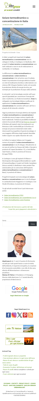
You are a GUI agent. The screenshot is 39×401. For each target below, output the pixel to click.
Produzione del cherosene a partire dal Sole (18, 207)
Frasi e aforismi (8, 374)
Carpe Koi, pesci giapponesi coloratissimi (22, 209)
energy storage (30, 122)
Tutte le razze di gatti (10, 365)
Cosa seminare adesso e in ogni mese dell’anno (19, 358)
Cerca (4, 220)
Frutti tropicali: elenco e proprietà (14, 356)
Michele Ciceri (18, 24)
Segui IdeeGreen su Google (19, 295)
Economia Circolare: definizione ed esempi (17, 367)
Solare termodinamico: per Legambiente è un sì (20, 197)
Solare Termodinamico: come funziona (17, 200)
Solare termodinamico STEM (13, 195)
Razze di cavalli (8, 369)
